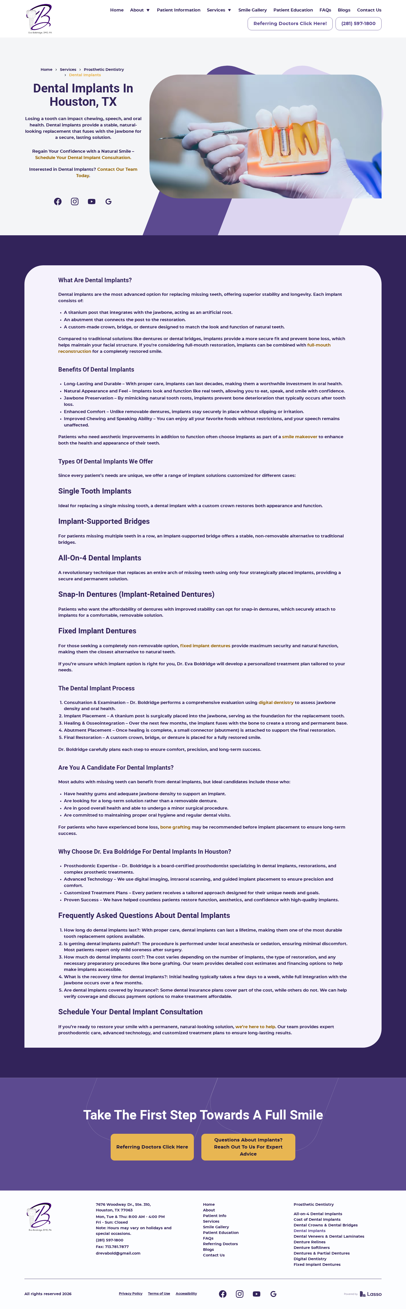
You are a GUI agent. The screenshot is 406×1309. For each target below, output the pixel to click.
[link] (39, 19)
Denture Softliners (312, 1248)
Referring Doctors (220, 1244)
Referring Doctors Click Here (152, 1147)
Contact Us (369, 10)
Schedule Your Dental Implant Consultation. (83, 158)
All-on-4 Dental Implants (318, 1214)
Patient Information (178, 10)
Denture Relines (310, 1242)
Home (117, 10)
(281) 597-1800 (358, 23)
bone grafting (175, 827)
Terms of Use (159, 1293)
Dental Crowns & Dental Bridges (326, 1225)
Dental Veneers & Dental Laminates (329, 1236)
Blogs (344, 10)
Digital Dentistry (310, 1259)
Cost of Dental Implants (317, 1219)
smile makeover (299, 437)
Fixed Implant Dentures (317, 1265)
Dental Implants (310, 1231)
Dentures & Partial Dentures (322, 1253)
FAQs (325, 10)
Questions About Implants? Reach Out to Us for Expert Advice (248, 1147)
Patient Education (293, 10)
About (209, 1210)
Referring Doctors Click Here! (290, 23)
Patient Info (214, 1216)
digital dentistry (276, 703)
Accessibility (186, 1293)
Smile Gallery (252, 10)
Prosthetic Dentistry (104, 70)
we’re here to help (255, 1027)
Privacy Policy (130, 1293)
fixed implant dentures (205, 646)
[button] (140, 10)
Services (68, 70)
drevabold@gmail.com (118, 1253)
